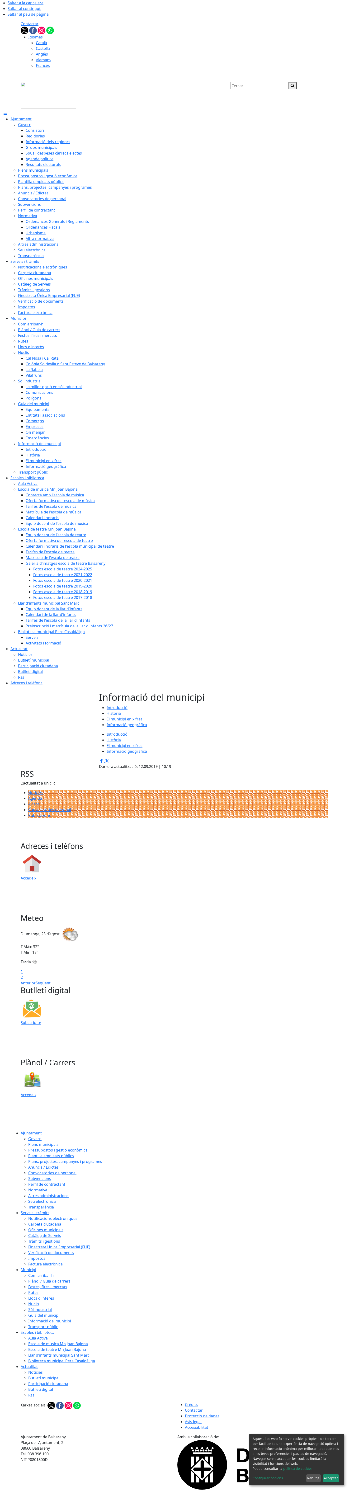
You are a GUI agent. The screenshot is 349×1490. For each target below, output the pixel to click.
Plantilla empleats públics (51, 1155)
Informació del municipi (49, 1321)
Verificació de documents (51, 1252)
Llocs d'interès (41, 1298)
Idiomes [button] (35, 37)
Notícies (35, 792)
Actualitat (29, 1366)
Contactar (29, 23)
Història (114, 713)
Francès (43, 65)
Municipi (28, 1269)
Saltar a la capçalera (25, 2)
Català (41, 42)
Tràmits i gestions (44, 1241)
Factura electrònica (45, 1264)
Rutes (33, 1292)
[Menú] (5, 113)
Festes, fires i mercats (47, 1286)
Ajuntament (31, 1133)
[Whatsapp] (50, 30)
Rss (31, 1395)
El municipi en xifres (124, 719)
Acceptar (331, 1478)
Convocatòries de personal (52, 1172)
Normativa (37, 1190)
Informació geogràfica (127, 724)
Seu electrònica (42, 1201)
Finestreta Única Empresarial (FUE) (59, 1247)
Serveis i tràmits (35, 1212)
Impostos (36, 1258)
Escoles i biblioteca (37, 1332)
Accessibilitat (196, 1427)
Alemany (43, 59)
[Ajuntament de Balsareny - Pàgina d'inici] (48, 95)
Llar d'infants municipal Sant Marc (59, 1355)
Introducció (117, 707)
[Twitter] (25, 30)
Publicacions (39, 815)
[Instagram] (42, 30)
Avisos (34, 804)
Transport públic (43, 1326)
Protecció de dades (202, 1416)
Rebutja (313, 1478)
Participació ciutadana (48, 1383)
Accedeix (28, 878)
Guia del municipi (43, 1315)
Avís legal (193, 1421)
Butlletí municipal (43, 1378)
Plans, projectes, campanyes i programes (65, 1161)
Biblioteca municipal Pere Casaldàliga (61, 1360)
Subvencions (39, 1178)
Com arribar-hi (41, 1275)
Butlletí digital (40, 1389)
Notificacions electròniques (52, 1218)
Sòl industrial (40, 1309)
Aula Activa (38, 1338)
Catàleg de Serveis (44, 1235)
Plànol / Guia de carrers (49, 1281)
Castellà (43, 48)
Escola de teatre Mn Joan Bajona (57, 1349)
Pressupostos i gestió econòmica (58, 1150)
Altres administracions (48, 1195)
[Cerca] (292, 85)
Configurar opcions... (269, 1478)
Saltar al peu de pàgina (28, 14)
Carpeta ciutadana (44, 1224)
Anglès (42, 54)
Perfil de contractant (46, 1184)
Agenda (35, 798)
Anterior (28, 983)
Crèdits (191, 1404)
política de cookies (297, 1468)
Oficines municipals (45, 1229)
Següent (43, 983)
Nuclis (33, 1304)
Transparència (41, 1207)
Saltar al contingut (24, 8)
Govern (35, 1138)
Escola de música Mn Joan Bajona (58, 1343)
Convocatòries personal (49, 809)
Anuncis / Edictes (43, 1167)
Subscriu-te (31, 1022)
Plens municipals (43, 1144)
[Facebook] (33, 30)
